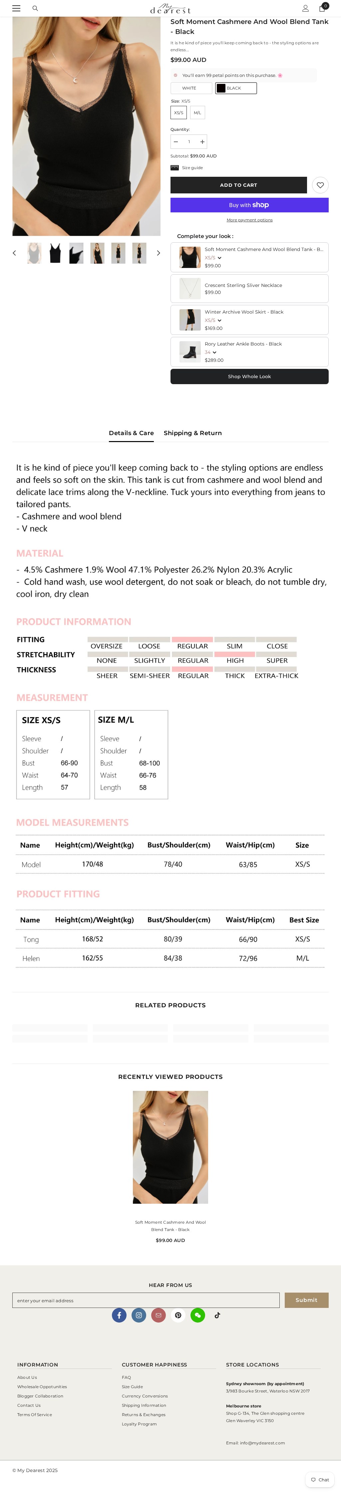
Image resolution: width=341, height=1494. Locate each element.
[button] (14, 253)
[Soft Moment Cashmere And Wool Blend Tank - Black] (170, 1152)
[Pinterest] (178, 1315)
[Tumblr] (158, 1315)
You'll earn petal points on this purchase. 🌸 (232, 75)
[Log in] (305, 8)
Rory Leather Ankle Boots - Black (243, 344)
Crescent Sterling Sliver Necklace (243, 285)
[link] (320, 185)
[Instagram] (139, 1315)
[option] (86, 126)
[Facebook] (119, 1315)
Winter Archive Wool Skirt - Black (244, 312)
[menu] (16, 8)
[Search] (35, 8)
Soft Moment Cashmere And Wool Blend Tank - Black (264, 249)
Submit (307, 1300)
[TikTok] (217, 1315)
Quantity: (180, 129)
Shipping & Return (193, 433)
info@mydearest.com (262, 1442)
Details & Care (131, 433)
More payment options (250, 219)
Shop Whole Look (249, 376)
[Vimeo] (197, 1315)
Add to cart (238, 185)
